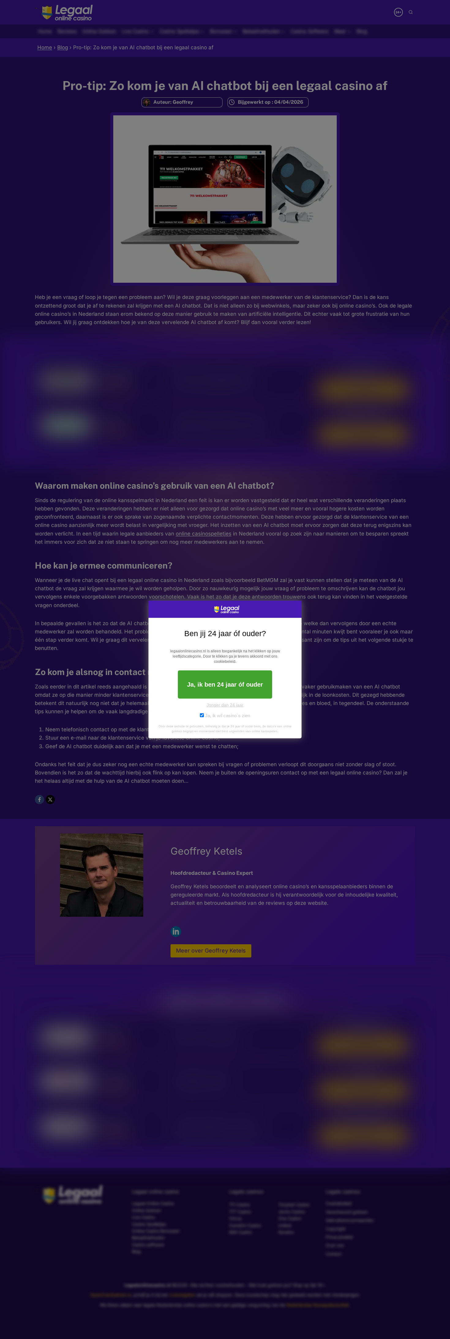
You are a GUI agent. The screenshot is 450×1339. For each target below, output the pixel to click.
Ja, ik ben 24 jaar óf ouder (225, 684)
